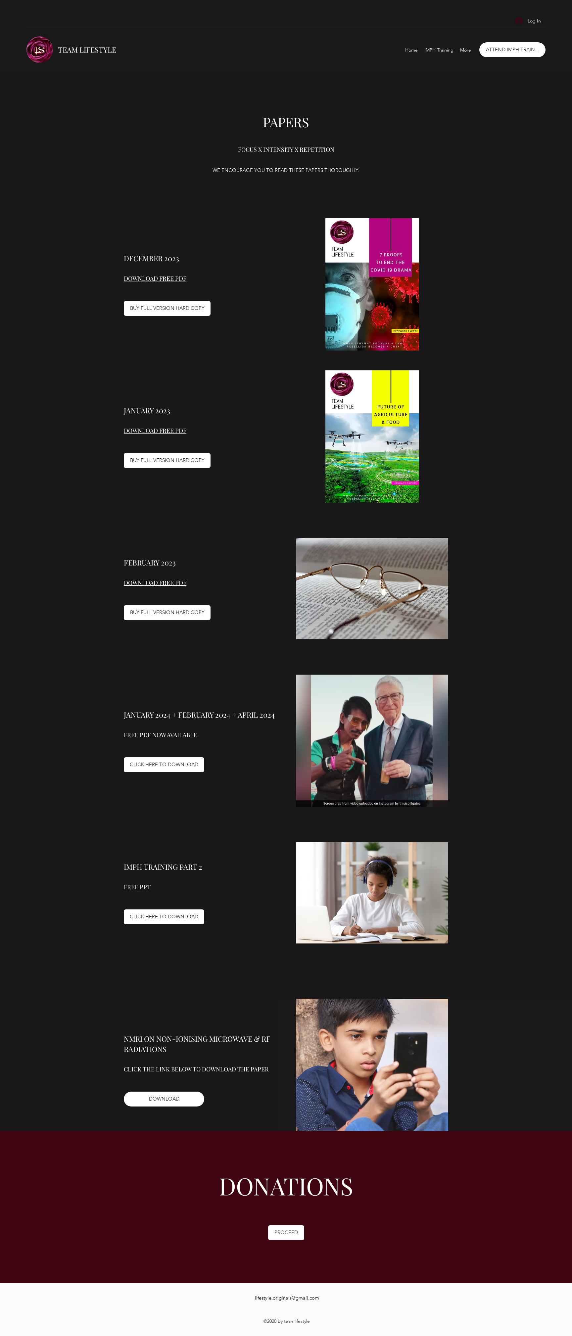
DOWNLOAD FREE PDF (155, 278)
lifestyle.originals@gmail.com (287, 1298)
